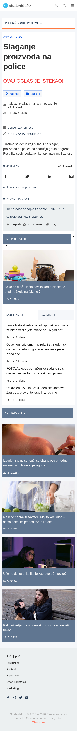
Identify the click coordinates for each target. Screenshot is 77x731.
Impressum (13, 675)
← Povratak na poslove (19, 187)
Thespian (38, 722)
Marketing (12, 688)
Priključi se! (13, 662)
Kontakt (11, 669)
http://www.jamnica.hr (24, 133)
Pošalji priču (13, 656)
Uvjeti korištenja (16, 681)
